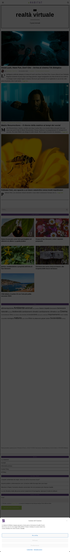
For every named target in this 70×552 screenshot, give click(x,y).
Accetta (35, 535)
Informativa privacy (38, 549)
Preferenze (35, 545)
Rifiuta (35, 540)
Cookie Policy (30, 549)
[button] (67, 521)
